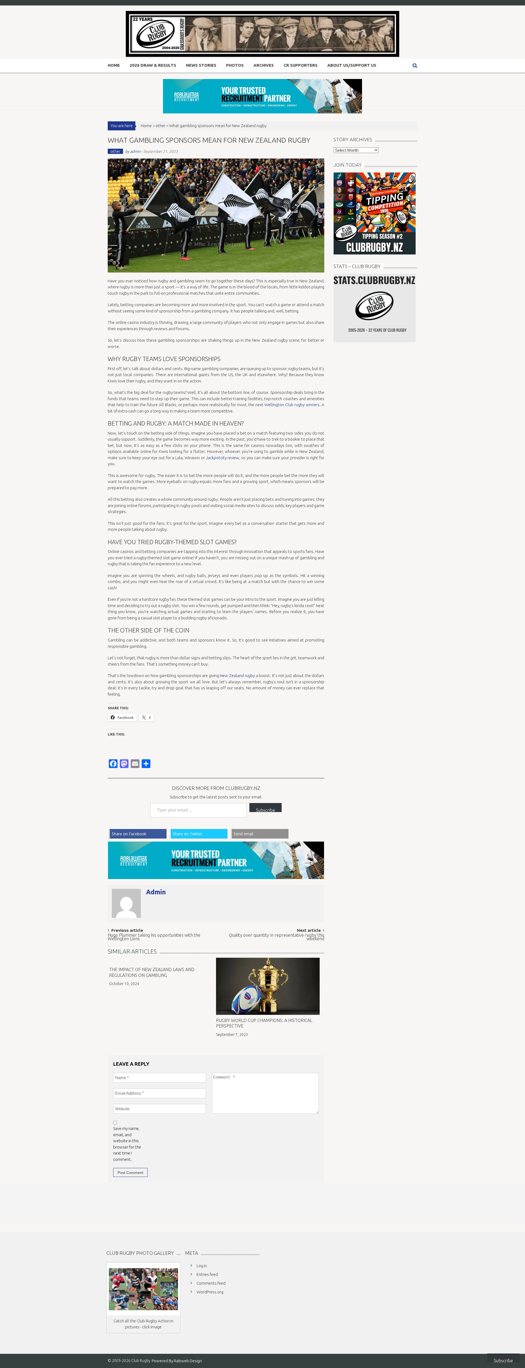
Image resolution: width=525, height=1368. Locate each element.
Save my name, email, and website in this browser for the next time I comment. (127, 1144)
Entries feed (207, 1274)
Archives (263, 65)
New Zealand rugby (237, 675)
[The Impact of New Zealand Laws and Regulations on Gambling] (160, 961)
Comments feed (211, 1283)
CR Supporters (300, 65)
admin (135, 151)
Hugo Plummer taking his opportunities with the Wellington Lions (154, 937)
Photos (235, 65)
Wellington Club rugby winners (291, 404)
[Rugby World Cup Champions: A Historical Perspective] (267, 986)
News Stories (201, 65)
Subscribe (265, 810)
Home (114, 65)
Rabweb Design (188, 1360)
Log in (202, 1265)
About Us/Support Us (351, 65)
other (160, 125)
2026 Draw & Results (153, 65)
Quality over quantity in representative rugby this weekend (276, 937)
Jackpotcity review (223, 457)
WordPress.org (210, 1292)
